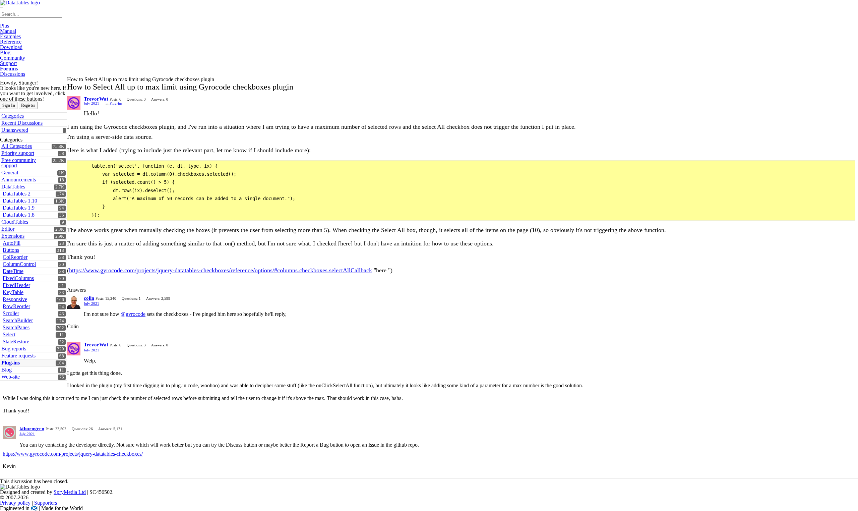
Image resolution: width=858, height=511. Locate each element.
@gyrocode (133, 314)
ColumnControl (19, 264)
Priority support (17, 153)
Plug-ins (116, 103)
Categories (12, 116)
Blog (5, 52)
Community (12, 58)
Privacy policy (15, 503)
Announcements (18, 179)
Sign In (8, 105)
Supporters (45, 503)
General (9, 172)
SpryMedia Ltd (70, 492)
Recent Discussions (22, 123)
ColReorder (15, 257)
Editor (7, 229)
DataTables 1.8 (19, 215)
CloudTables (14, 222)
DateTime (13, 271)
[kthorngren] (9, 432)
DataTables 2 (16, 193)
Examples (10, 36)
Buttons (11, 250)
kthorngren (31, 428)
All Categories (16, 146)
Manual (8, 31)
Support (8, 63)
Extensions (12, 236)
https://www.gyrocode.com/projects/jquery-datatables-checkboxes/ (73, 454)
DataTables (13, 186)
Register (28, 105)
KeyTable (13, 292)
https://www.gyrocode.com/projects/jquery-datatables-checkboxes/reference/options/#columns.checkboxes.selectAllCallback (220, 270)
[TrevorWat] (73, 103)
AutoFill (11, 243)
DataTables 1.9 (19, 208)
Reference (10, 42)
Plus (4, 26)
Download (11, 47)
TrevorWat (96, 99)
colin (89, 298)
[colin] (73, 302)
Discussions (12, 74)
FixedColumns (18, 278)
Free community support (18, 162)
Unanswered (14, 130)
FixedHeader (16, 285)
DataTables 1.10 (20, 201)
